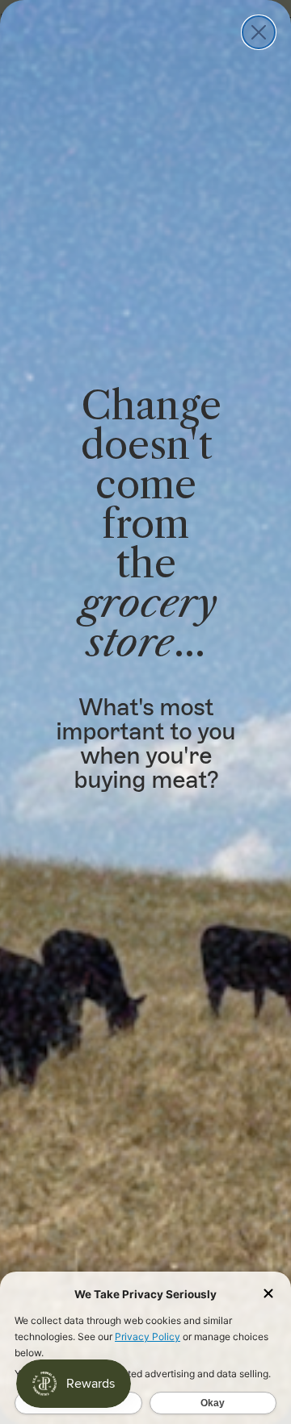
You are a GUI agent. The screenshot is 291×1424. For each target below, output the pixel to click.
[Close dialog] (258, 32)
